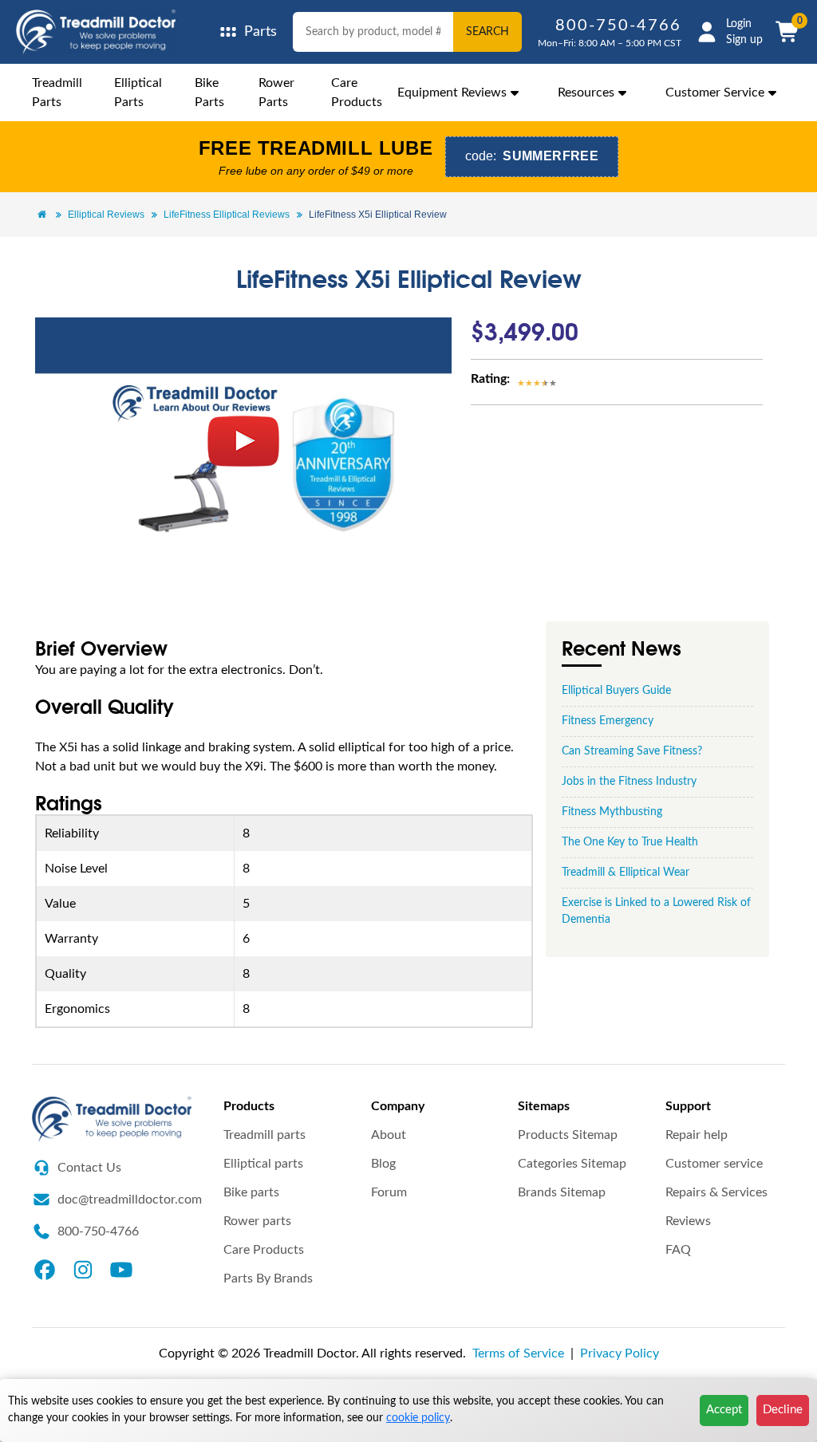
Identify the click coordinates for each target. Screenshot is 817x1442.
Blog (383, 1163)
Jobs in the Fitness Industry (629, 781)
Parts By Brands (268, 1278)
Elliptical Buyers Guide (616, 690)
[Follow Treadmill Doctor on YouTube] (121, 1269)
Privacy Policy (619, 1353)
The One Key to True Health (630, 842)
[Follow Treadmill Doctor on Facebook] (44, 1269)
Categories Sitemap (572, 1163)
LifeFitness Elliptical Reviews (227, 214)
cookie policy (418, 1418)
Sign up (744, 39)
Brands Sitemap (562, 1192)
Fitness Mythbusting (612, 812)
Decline (783, 1410)
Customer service (714, 1163)
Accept (724, 1410)
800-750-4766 (618, 25)
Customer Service (714, 92)
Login (739, 24)
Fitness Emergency (607, 721)
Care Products (263, 1249)
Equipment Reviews (452, 92)
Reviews (688, 1221)
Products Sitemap (568, 1135)
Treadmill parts (264, 1135)
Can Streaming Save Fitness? (632, 751)
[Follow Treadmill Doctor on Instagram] (83, 1269)
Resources (586, 92)
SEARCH (487, 31)
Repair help (696, 1135)
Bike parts (251, 1192)
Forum (389, 1192)
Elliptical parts (263, 1163)
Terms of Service (518, 1353)
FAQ (678, 1249)
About (388, 1135)
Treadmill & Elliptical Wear (625, 872)
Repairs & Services (716, 1192)
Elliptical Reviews (106, 214)
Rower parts (257, 1221)
